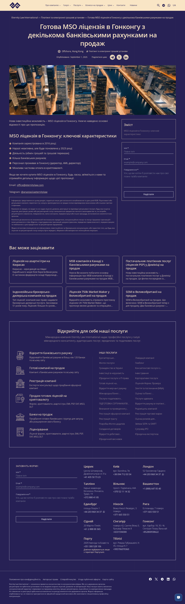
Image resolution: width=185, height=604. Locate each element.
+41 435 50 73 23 (92, 477)
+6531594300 (120, 532)
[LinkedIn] (168, 579)
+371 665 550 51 (121, 514)
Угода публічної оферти (89, 579)
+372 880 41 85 (91, 497)
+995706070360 (121, 549)
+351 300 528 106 (92, 546)
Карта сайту (108, 579)
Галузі (66, 5)
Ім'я (126, 148)
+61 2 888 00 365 (92, 529)
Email (127, 159)
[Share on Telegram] (112, 57)
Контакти (121, 5)
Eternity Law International (25, 17)
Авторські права (50, 579)
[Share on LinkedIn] (126, 57)
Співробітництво (68, 579)
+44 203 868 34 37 (152, 474)
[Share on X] (119, 57)
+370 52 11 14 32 (121, 491)
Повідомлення (131, 170)
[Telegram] (162, 579)
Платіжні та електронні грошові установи (62, 17)
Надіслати (148, 194)
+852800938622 (151, 532)
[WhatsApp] (174, 579)
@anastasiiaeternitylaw (34, 192)
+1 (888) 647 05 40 (152, 488)
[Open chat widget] (178, 597)
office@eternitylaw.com (30, 185)
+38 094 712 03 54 (122, 474)
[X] (156, 579)
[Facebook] (150, 579)
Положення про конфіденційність (25, 579)
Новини (133, 5)
